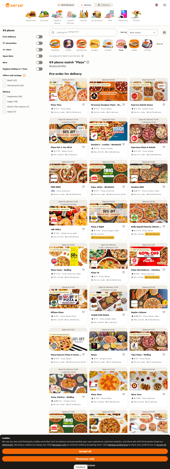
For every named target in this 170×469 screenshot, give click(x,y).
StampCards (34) (15, 85)
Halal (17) (11, 111)
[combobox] (86, 32)
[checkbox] (55, 45)
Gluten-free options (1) (18, 106)
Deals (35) (12, 80)
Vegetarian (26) (14, 96)
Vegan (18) (12, 101)
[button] (12, 5)
